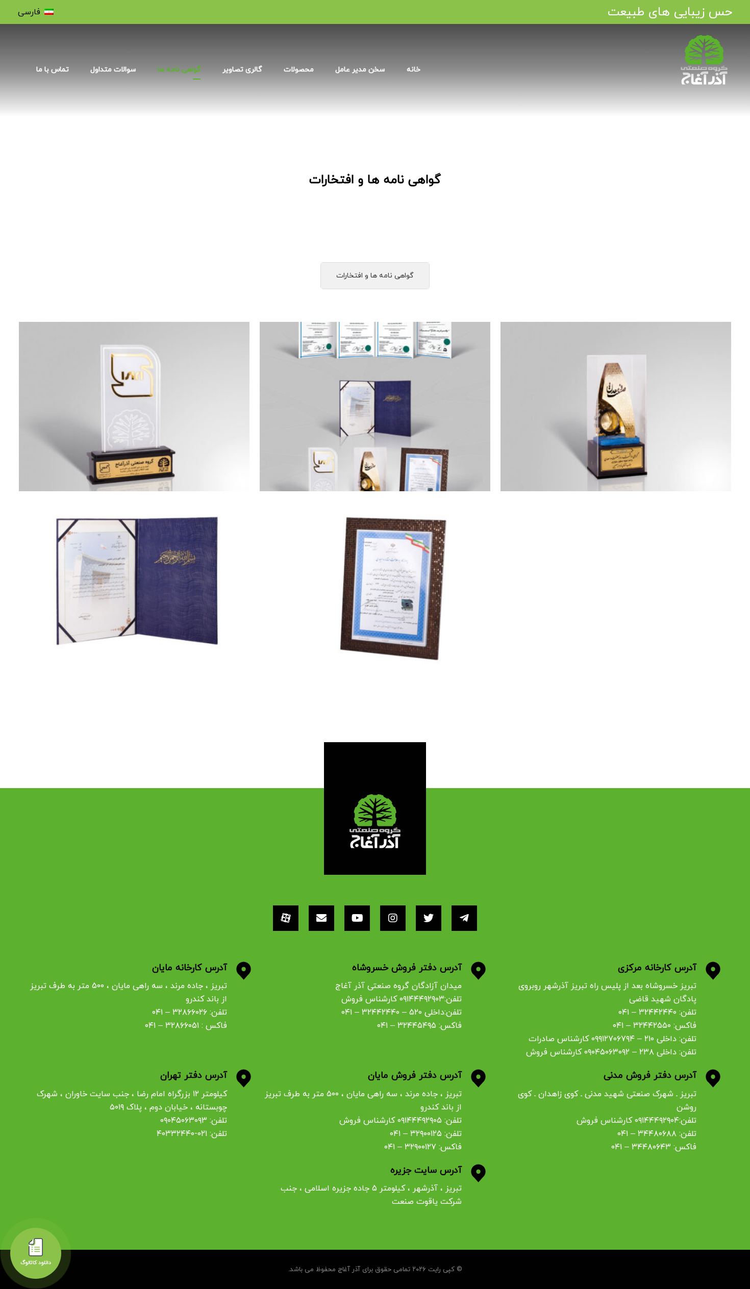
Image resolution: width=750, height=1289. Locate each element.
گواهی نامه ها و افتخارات (375, 276)
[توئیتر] (428, 918)
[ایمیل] (321, 918)
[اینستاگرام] (393, 918)
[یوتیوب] (357, 918)
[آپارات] (285, 918)
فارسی (29, 12)
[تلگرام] (464, 918)
